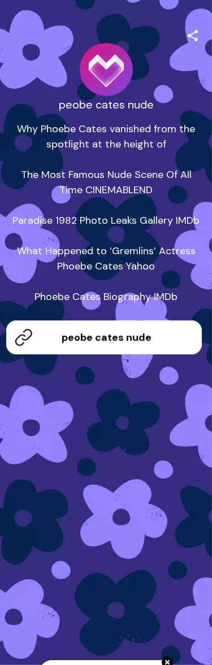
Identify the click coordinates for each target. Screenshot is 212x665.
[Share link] (193, 34)
